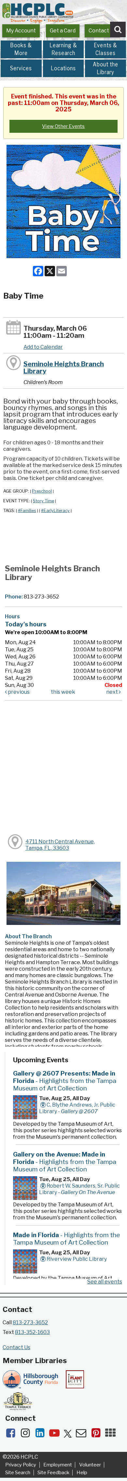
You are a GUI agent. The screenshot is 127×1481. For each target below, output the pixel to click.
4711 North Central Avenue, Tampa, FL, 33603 (60, 844)
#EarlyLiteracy (55, 510)
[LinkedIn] (42, 1435)
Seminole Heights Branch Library (63, 367)
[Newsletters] (83, 1435)
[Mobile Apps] (112, 1435)
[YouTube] (56, 1435)
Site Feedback (53, 1472)
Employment (57, 1465)
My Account (21, 31)
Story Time (43, 500)
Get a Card (63, 31)
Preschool (42, 491)
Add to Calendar (43, 347)
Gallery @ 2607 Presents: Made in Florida (64, 1080)
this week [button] (63, 692)
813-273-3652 (30, 1322)
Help (82, 1472)
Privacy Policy (20, 1465)
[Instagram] (27, 1435)
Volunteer (90, 1465)
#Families (27, 510)
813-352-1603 (32, 1332)
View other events (63, 126)
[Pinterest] (98, 1435)
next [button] (112, 692)
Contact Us (102, 31)
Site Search (17, 1472)
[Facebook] (12, 1435)
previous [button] (18, 692)
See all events (104, 1282)
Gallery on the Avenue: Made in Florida (64, 1161)
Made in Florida (66, 1238)
